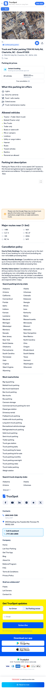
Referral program (9, 564)
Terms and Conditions (25, 631)
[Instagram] (26, 502)
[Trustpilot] (33, 502)
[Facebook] (5, 502)
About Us (6, 560)
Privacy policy (8, 575)
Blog (4, 556)
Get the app (8, 552)
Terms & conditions (10, 572)
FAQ (4, 568)
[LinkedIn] (19, 502)
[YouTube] (12, 502)
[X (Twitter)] (40, 502)
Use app (39, 3)
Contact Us (7, 594)
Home (5, 545)
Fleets (5, 587)
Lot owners (7, 590)
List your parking (9, 549)
